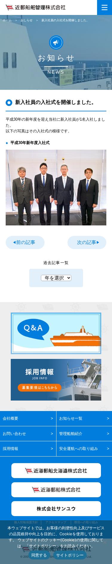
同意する (39, 555)
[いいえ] (105, 542)
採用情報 (10, 448)
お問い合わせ (14, 433)
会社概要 (10, 418)
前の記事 (25, 242)
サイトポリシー (70, 555)
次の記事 (86, 242)
